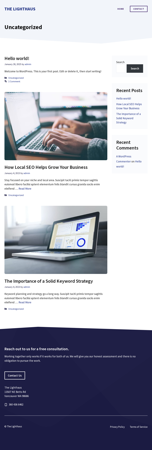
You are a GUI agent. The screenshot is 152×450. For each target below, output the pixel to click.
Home (120, 8)
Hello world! (16, 58)
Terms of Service (139, 426)
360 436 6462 (16, 404)
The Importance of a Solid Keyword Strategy (48, 281)
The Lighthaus (19, 9)
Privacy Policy (117, 426)
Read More (25, 188)
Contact (138, 8)
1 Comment (14, 81)
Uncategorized (16, 77)
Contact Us (15, 375)
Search (120, 62)
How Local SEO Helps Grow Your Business (46, 167)
